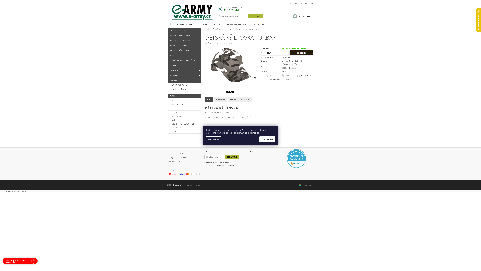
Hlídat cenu (306, 75)
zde (258, 132)
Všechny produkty (178, 30)
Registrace (308, 3)
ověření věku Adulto (18, 191)
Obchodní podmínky (237, 24)
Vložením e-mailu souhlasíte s (219, 164)
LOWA (174, 112)
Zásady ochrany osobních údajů (180, 157)
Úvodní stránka (171, 24)
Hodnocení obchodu (210, 24)
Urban (293, 68)
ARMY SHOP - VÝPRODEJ (180, 40)
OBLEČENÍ (174, 70)
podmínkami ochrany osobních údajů (219, 165)
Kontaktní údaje (185, 24)
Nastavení (213, 139)
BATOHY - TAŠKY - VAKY (179, 50)
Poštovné (259, 24)
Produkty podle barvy (180, 35)
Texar (174, 131)
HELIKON (175, 108)
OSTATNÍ (173, 80)
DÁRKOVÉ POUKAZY (180, 85)
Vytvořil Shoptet (307, 185)
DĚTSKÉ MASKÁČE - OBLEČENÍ (182, 60)
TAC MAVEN (177, 128)
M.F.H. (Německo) (179, 116)
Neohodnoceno (224, 43)
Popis (209, 99)
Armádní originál (180, 104)
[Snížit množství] (288, 54)
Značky (173, 96)
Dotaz (287, 75)
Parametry (220, 99)
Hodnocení (245, 99)
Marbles (176, 120)
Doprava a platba (174, 170)
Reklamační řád (173, 166)
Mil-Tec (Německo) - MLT (183, 124)
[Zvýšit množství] (288, 52)
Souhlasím (267, 139)
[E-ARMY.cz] (192, 12)
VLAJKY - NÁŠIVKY (179, 89)
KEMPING (173, 65)
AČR (173, 100)
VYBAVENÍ (174, 75)
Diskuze (233, 99)
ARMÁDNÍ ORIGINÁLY (178, 45)
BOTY (172, 55)
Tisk (271, 75)
